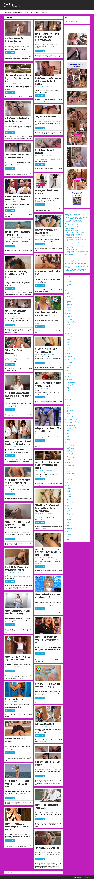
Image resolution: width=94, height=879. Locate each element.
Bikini (43, 168)
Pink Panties (69, 441)
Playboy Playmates (70, 450)
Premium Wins (70, 453)
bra (67, 315)
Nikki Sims (69, 408)
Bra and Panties (44, 55)
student (68, 497)
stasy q (68, 485)
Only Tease (55, 208)
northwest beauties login (72, 421)
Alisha (68, 279)
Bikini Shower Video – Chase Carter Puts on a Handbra (76, 255)
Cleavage (18, 56)
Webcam (68, 527)
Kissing (68, 387)
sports (68, 480)
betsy (44, 863)
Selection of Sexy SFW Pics (45, 724)
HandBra (24, 250)
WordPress (80, 877)
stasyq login (69, 488)
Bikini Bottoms (15, 802)
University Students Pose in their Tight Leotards (75, 263)
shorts (68, 474)
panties (53, 866)
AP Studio (69, 284)
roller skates (69, 462)
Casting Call (69, 333)
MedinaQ (69, 399)
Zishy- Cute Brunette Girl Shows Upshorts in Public (76, 266)
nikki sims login (70, 410)
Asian (38, 99)
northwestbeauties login (71, 427)
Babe (39, 330)
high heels (69, 368)
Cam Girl (68, 327)
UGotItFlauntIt (45, 12)
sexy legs (68, 471)
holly (43, 864)
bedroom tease (70, 298)
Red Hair (68, 459)
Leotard (22, 214)
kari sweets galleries (71, 382)
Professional (54, 526)
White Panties (20, 415)
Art (37, 570)
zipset (68, 539)
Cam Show (69, 328)
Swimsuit (44, 613)
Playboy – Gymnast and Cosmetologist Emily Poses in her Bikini (16, 827)
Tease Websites (15, 760)
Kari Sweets (8, 12)
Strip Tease (57, 56)
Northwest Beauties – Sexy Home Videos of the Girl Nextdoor (16, 274)
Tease (9, 59)
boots (68, 312)
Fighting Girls (69, 359)
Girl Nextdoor (12, 96)
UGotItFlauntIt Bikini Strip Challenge (75, 232)
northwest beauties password (73, 422)
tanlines (68, 503)
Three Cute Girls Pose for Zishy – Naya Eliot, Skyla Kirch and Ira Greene (18, 78)
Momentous (87, 877)
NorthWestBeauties (12, 174)
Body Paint (13, 629)
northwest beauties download (73, 419)
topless (68, 513)
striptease (69, 496)
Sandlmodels (18, 630)
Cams (68, 331)
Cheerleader (20, 368)
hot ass (45, 823)
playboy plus (7, 678)
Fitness (45, 248)
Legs (53, 248)
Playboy (26, 12)
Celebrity (68, 335)
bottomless (69, 313)
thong (68, 511)
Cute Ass (22, 56)
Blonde (10, 56)
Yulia (68, 537)
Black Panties (13, 757)
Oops (39, 133)
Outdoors (39, 402)
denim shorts (69, 355)
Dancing (68, 353)
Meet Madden (70, 401)
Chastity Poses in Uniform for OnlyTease (76, 237)
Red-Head (69, 460)
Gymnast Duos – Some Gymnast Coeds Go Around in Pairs (76, 240)
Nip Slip (49, 99)
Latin (10, 461)
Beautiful (42, 330)
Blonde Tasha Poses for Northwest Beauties (74, 214)
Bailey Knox (69, 295)
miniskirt (8, 676)
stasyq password (70, 490)
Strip (27, 58)
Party (68, 436)
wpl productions (53, 867)
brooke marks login (70, 321)
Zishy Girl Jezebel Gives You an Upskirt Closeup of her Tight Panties (47, 465)
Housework (69, 373)
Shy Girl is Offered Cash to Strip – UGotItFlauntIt (74, 246)
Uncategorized (70, 517)
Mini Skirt (53, 132)
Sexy (25, 58)
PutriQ (68, 456)
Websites (68, 530)
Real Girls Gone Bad (71, 457)
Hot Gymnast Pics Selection (16, 699)
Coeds (49, 55)
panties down (69, 434)
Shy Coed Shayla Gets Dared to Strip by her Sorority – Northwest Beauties (47, 37)
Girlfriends (18, 214)
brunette (68, 324)
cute (67, 350)
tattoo (68, 505)
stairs (68, 484)
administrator (18, 43)
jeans (16, 96)
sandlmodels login (70, 465)
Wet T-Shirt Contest (71, 533)
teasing (39, 572)
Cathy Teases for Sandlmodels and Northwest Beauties (74, 227)
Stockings (25, 630)
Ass (7, 56)
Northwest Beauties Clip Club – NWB (75, 249)
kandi (68, 378)
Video (56, 330)
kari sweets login (70, 384)
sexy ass (68, 470)
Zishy (32, 12)
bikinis (68, 305)
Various (68, 523)
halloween (69, 365)
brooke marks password (71, 322)
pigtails (68, 439)
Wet (36, 332)
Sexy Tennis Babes (70, 473)
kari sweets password (71, 385)
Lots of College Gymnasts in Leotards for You (76, 243)
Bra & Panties (13, 56)
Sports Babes (39, 250)
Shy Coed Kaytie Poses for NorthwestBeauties (72, 258)
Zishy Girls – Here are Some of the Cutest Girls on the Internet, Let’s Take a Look (48, 552)
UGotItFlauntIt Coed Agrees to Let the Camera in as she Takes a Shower (18, 396)
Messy (68, 402)
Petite (68, 437)
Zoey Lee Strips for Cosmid (45, 116)
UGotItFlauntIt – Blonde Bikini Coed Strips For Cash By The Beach (17, 784)
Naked (42, 485)
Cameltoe (69, 330)
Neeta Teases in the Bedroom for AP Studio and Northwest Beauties (48, 81)
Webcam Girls (69, 528)
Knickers (24, 414)
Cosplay (68, 345)
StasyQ (37, 12)
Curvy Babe (69, 348)
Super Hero (69, 499)
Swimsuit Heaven (70, 502)
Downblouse (37, 781)
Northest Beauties (70, 416)
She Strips (9, 4)
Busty (17, 368)
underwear (48, 867)
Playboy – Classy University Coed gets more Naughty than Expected (47, 640)
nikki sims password (71, 411)
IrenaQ (68, 374)
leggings (68, 391)
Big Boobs (69, 301)
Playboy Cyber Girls (47, 659)
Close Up (18, 136)
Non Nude (14, 58)
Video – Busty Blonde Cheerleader (74, 261)
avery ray (68, 292)
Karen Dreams (70, 379)
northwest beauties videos (40, 866)
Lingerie (10, 58)
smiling (68, 476)
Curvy (68, 347)
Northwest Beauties (17, 12)
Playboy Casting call (71, 444)
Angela (68, 282)
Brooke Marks (69, 319)
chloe (68, 338)
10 (11, 872)
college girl (69, 344)
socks (68, 477)
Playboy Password (26, 676)
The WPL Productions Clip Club (47, 847)
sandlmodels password (71, 467)
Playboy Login (20, 676)
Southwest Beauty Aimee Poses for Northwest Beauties (74, 234)
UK (46, 210)
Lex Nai (68, 396)
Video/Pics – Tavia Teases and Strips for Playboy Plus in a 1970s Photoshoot (47, 508)
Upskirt (52, 133)
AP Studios (69, 285)
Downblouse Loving (71, 358)
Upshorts (47, 402)
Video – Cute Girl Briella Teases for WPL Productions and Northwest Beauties (17, 525)
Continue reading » (10, 52)
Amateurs (38, 132)
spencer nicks (69, 479)
